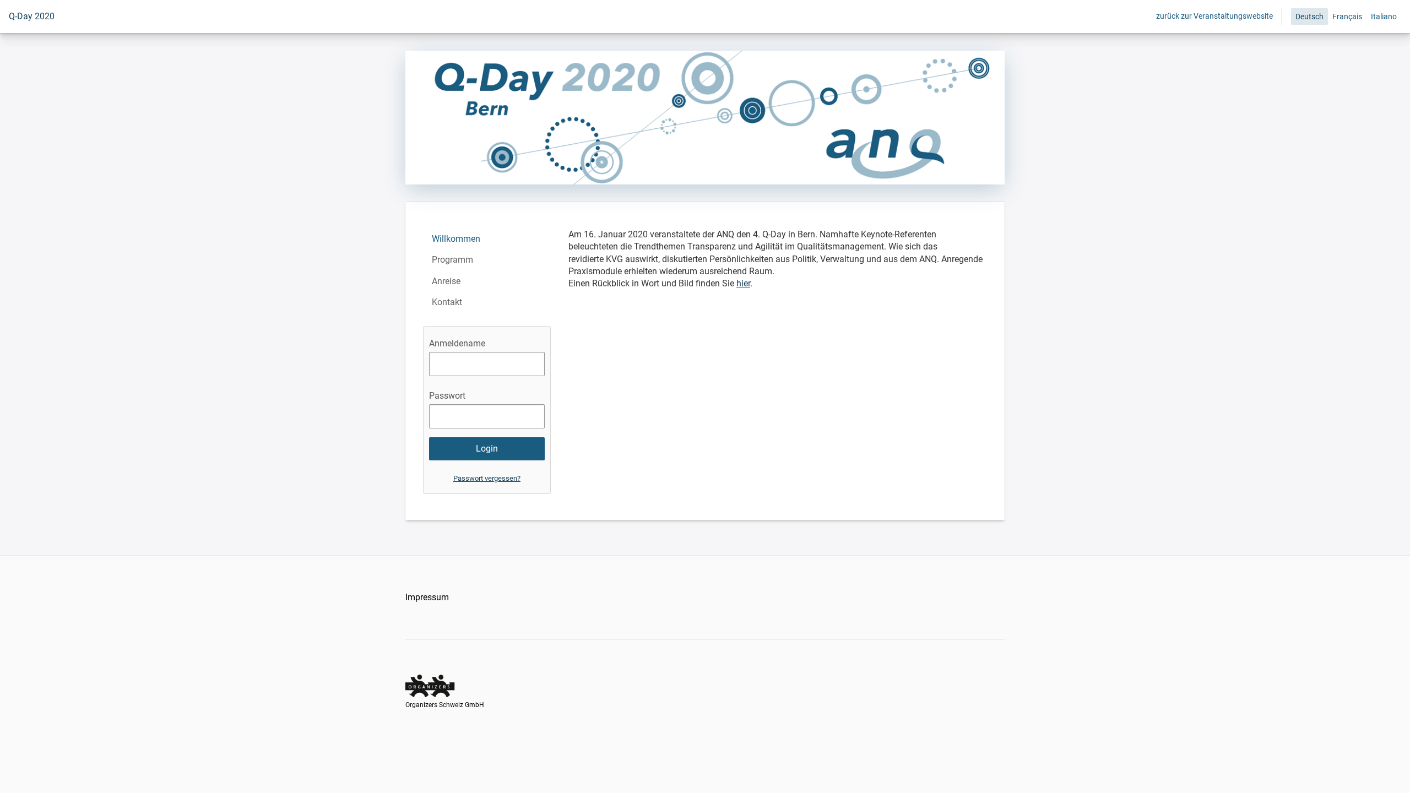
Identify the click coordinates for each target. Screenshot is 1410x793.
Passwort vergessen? (486, 478)
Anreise (446, 281)
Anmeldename (457, 343)
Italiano (1384, 16)
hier (743, 283)
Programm (452, 259)
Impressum (427, 597)
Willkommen (456, 238)
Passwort (447, 395)
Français (1347, 16)
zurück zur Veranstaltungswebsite (1214, 16)
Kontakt (447, 302)
